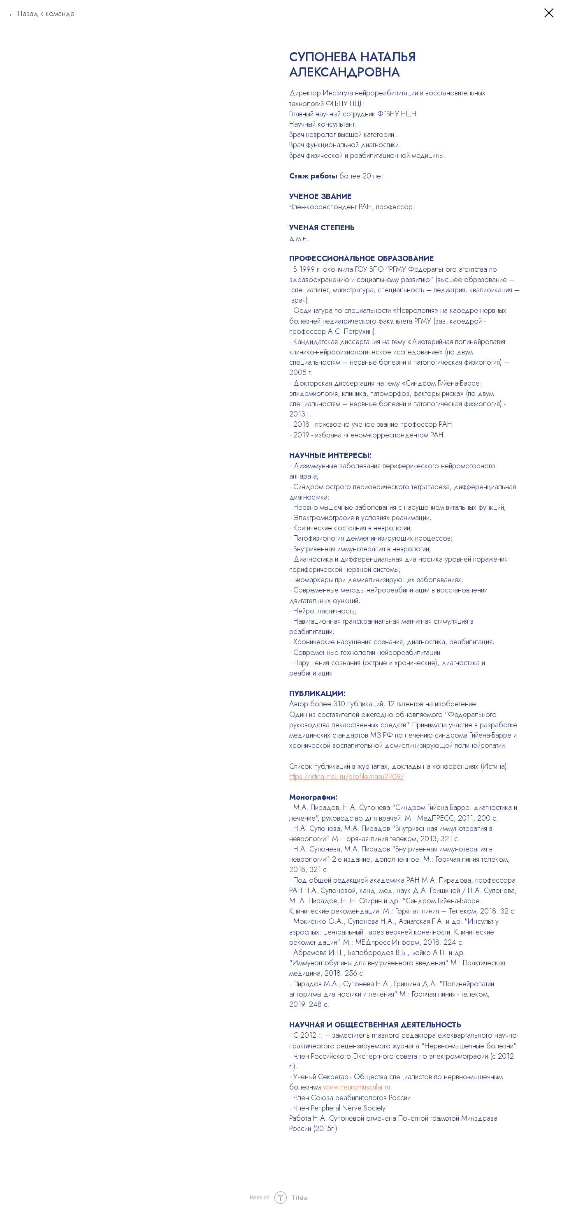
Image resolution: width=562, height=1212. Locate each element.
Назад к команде (46, 13)
